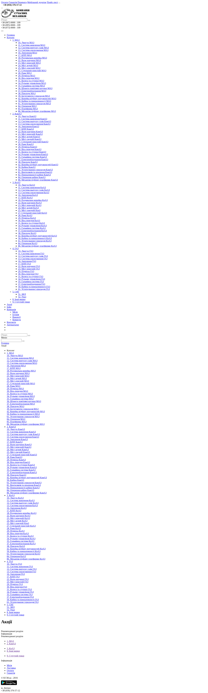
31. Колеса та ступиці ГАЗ (30, 276)
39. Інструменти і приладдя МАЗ (34, 96)
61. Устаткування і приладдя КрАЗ (35, 241)
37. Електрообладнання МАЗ (32, 91)
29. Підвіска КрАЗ (27, 218)
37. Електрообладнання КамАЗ (33, 159)
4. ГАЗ (15, 248)
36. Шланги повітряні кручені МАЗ (35, 88)
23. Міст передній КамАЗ (30, 134)
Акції (9, 304)
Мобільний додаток (36, 2)
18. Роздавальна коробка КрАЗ (33, 200)
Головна (11, 35)
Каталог (11, 37)
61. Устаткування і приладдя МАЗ (34, 103)
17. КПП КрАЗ (25, 197)
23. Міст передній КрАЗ (29, 205)
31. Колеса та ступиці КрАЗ (31, 223)
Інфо (9, 307)
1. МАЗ (16, 40)
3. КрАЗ (16, 182)
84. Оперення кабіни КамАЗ (31, 177)
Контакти (11, 322)
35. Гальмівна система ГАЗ (31, 281)
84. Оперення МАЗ (27, 106)
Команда (16, 319)
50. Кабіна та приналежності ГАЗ (34, 286)
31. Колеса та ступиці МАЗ (31, 81)
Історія (15, 314)
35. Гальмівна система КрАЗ (32, 228)
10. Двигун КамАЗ (27, 116)
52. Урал (22, 297)
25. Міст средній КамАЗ (29, 139)
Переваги (22, 2)
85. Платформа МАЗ (28, 108)
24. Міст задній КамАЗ (29, 136)
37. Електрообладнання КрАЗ (32, 230)
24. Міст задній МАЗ (28, 65)
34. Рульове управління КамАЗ (33, 154)
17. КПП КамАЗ (26, 129)
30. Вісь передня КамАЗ (29, 149)
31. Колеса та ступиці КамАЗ (32, 152)
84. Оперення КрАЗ (27, 243)
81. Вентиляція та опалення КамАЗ (35, 172)
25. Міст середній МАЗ (29, 68)
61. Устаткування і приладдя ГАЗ (34, 289)
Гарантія (13, 2)
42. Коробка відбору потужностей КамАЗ (38, 164)
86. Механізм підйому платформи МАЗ (37, 111)
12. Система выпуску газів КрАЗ (34, 190)
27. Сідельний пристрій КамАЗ (33, 142)
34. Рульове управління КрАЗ (32, 225)
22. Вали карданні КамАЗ (30, 131)
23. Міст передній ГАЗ (29, 269)
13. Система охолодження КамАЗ (34, 124)
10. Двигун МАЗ (26, 42)
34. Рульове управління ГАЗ (31, 279)
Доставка (11, 668)
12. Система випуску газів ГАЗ (33, 256)
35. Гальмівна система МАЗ (31, 86)
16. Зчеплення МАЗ (27, 53)
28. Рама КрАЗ (25, 215)
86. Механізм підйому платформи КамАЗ (38, 180)
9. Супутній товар (21, 302)
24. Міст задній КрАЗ (28, 208)
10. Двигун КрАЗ (26, 185)
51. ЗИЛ (22, 294)
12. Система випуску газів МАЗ (33, 47)
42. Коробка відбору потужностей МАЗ (37, 98)
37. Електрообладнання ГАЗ (31, 284)
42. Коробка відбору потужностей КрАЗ (37, 236)
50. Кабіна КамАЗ (26, 167)
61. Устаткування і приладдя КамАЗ (35, 169)
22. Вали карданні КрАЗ (30, 203)
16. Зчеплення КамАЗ (28, 126)
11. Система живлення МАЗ (31, 45)
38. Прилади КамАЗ (27, 162)
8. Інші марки (18, 299)
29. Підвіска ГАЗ (26, 271)
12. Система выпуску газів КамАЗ (34, 121)
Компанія (11, 309)
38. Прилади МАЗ (27, 93)
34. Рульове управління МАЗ (32, 83)
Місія (15, 312)
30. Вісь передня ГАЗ (28, 274)
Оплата (4, 2)
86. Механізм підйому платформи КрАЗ (37, 246)
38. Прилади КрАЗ (27, 233)
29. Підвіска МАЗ (26, 75)
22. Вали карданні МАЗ (29, 60)
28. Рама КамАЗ (26, 144)
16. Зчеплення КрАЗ (28, 195)
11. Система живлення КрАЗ (32, 187)
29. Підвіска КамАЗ (27, 147)
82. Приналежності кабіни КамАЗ (34, 175)
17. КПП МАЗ (25, 55)
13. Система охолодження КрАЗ (33, 192)
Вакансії (16, 317)
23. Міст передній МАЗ (29, 63)
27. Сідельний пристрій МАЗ (32, 70)
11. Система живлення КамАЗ (32, 119)
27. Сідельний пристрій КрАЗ (32, 213)
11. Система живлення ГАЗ (31, 253)
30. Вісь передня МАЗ (28, 78)
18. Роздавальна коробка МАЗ (32, 58)
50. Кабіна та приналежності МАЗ (34, 101)
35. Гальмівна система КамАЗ (32, 157)
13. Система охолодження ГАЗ (32, 258)
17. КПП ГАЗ (24, 264)
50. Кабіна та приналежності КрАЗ (35, 238)
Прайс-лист (52, 2)
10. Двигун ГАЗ (25, 251)
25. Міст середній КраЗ (29, 210)
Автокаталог (13, 325)
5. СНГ (15, 292)
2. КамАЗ (17, 114)
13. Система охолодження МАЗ (33, 50)
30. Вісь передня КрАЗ (29, 220)
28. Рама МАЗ (25, 73)
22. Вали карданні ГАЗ (29, 266)
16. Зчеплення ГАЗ (27, 261)
